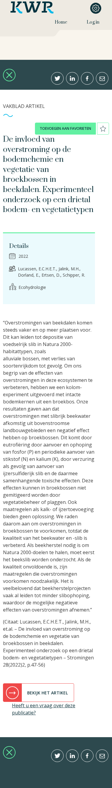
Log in (93, 22)
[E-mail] (102, 78)
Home (61, 22)
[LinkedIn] (72, 78)
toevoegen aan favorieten (65, 128)
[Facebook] (87, 78)
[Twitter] (57, 78)
